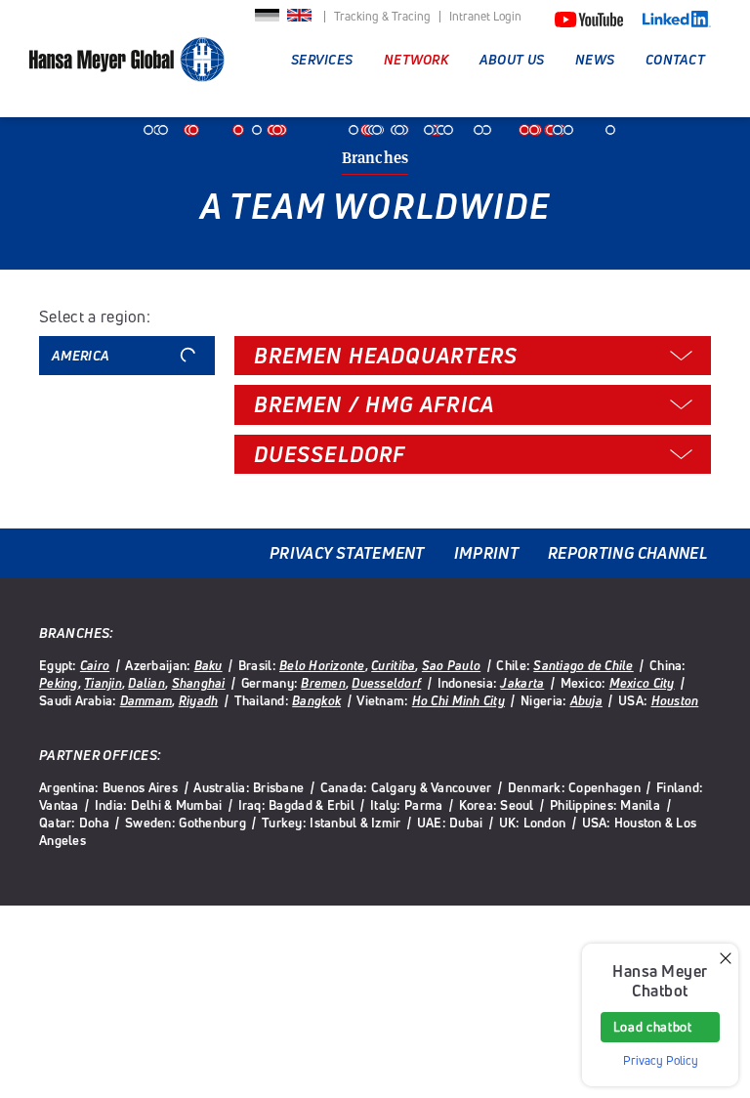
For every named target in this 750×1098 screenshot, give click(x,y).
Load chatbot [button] (652, 1026)
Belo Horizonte (322, 665)
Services (322, 59)
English (299, 21)
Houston (675, 700)
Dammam (146, 700)
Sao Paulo (451, 665)
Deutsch (267, 21)
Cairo (94, 665)
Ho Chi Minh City (458, 700)
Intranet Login (485, 16)
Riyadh (199, 700)
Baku (208, 665)
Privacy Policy (660, 1060)
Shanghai (199, 683)
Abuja (586, 700)
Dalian (146, 683)
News (594, 59)
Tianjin (103, 683)
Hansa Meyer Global (127, 69)
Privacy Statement (347, 553)
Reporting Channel (627, 553)
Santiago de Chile (583, 665)
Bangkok (316, 700)
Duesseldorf (386, 683)
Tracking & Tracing (382, 16)
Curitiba (393, 665)
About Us (511, 59)
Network (416, 59)
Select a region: (94, 316)
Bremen (323, 683)
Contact (675, 59)
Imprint (486, 553)
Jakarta (522, 683)
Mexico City (642, 683)
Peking (58, 683)
